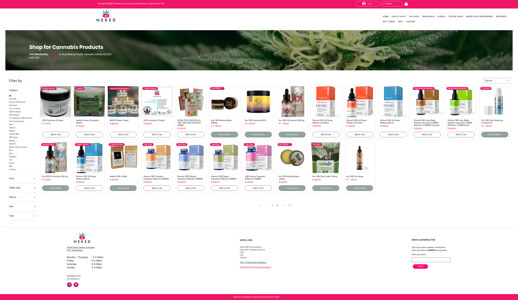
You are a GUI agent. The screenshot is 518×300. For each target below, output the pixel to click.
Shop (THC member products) (252, 250)
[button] (406, 3)
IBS (10, 166)
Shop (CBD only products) (251, 247)
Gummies (13, 105)
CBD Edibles (14, 115)
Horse (11, 163)
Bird (11, 150)
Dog (10, 153)
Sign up (54, 54)
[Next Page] (284, 205)
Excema (12, 169)
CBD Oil (12, 128)
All (10, 96)
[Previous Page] (266, 205)
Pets (11, 124)
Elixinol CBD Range (17, 102)
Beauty (12, 140)
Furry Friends (14, 108)
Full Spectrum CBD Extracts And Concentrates (20, 119)
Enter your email (418, 254)
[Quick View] (190, 101)
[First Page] (260, 205)
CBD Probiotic (15, 112)
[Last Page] (289, 205)
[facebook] (76, 284)
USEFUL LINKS (246, 240)
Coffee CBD (14, 134)
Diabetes (12, 157)
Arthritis (12, 144)
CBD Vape (13, 137)
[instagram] (69, 284)
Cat (10, 160)
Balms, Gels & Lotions (18, 147)
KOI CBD (12, 99)
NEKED (12, 131)
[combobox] (496, 80)
